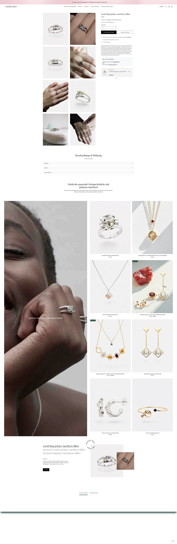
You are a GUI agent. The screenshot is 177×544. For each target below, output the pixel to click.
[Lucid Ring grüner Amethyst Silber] (107, 461)
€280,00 (152, 434)
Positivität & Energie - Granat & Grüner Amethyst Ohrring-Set (152, 314)
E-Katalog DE (64, 518)
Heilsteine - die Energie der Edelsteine (69, 516)
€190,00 (110, 434)
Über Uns (63, 515)
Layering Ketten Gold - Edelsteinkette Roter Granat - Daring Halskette (152, 255)
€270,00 (110, 257)
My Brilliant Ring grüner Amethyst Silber (117, 71)
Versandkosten (128, 37)
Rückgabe (45, 524)
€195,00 (110, 316)
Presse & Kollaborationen (67, 524)
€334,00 (152, 257)
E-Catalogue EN (65, 520)
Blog (62, 528)
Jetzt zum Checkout (125, 32)
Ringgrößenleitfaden (112, 64)
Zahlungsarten (46, 520)
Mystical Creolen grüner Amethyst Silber (110, 433)
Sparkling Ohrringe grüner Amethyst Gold (152, 373)
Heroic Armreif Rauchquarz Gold (152, 433)
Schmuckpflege (46, 516)
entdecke (46, 469)
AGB (43, 528)
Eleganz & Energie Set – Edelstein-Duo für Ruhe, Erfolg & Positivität (110, 373)
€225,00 (152, 375)
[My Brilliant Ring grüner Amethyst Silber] (105, 72)
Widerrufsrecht (46, 526)
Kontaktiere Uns (46, 518)
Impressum (45, 532)
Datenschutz (45, 530)
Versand (109, 19)
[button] (86, 6)
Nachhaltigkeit (64, 522)
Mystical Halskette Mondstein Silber (110, 314)
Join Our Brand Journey (66, 526)
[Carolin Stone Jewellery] (11, 6)
